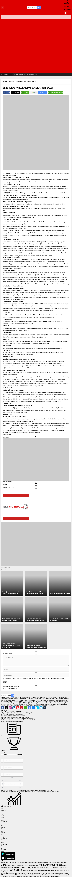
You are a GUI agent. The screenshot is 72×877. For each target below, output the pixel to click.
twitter (58, 870)
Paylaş (8, 92)
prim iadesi (60, 867)
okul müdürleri (41, 867)
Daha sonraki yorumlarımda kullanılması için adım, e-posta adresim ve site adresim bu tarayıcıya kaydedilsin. (34, 678)
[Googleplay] (37, 707)
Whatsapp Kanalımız (57, 92)
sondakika (25, 870)
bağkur (7, 862)
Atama (3, 862)
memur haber (54, 864)
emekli (25, 862)
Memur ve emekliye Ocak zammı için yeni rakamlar (15, 717)
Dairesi (17, 862)
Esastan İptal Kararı (43, 862)
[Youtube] (17, 707)
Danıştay (21, 862)
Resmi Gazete (66, 867)
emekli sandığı (32, 862)
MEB (30, 865)
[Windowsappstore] (41, 707)
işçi (16, 865)
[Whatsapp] (25, 707)
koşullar (22, 865)
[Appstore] (33, 707)
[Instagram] (10, 707)
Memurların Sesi (7, 481)
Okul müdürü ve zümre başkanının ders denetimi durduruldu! (18, 718)
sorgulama (31, 870)
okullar (34, 867)
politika (55, 867)
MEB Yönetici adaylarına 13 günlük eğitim (12, 714)
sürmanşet (6, 437)
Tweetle (17, 92)
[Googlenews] (29, 707)
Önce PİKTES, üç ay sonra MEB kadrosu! (27, 74)
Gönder (26, 92)
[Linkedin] (13, 707)
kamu (19, 865)
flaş (55, 862)
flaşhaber (59, 862)
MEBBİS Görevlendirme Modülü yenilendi (12, 721)
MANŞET (11, 81)
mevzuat (9, 867)
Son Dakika (16, 869)
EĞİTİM (51, 862)
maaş (27, 865)
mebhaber (35, 865)
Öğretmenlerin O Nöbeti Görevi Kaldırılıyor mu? (14, 715)
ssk (46, 870)
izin (9, 865)
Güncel (4, 864)
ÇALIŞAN (62, 870)
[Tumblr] (44, 707)
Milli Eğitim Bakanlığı (22, 867)
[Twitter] (6, 707)
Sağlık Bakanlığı (4, 870)
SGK (9, 870)
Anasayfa (5, 81)
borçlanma (13, 862)
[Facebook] (2, 707)
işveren (13, 865)
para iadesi (50, 867)
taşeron (49, 870)
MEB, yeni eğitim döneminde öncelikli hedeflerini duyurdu (16, 713)
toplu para (54, 870)
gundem (64, 862)
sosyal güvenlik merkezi (40, 870)
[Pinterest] (21, 707)
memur (43, 864)
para (47, 867)
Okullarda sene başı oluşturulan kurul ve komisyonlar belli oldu (18, 720)
